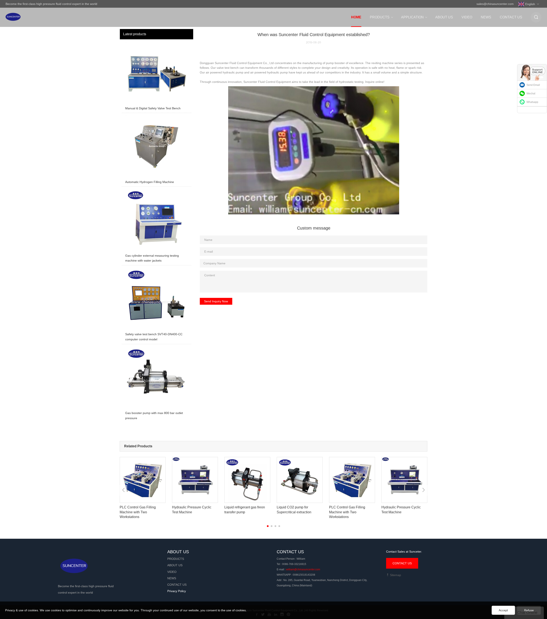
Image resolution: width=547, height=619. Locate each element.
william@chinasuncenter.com (303, 569)
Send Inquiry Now (216, 301)
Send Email (533, 84)
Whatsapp (532, 102)
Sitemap (395, 575)
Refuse (529, 610)
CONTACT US (402, 563)
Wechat (530, 93)
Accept (503, 610)
